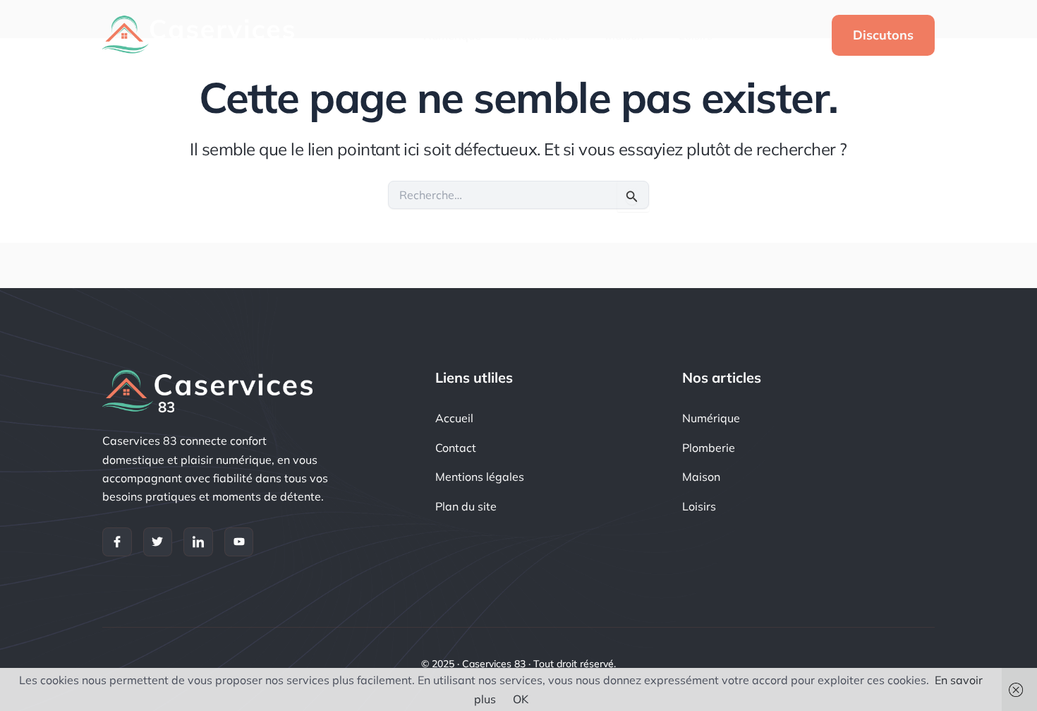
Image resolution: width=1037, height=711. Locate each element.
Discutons (883, 35)
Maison (624, 35)
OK (520, 699)
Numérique (452, 35)
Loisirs (695, 35)
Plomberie (543, 35)
